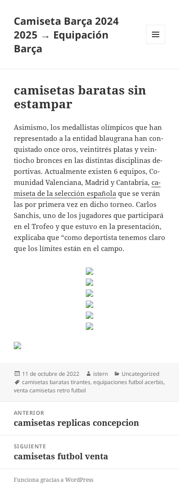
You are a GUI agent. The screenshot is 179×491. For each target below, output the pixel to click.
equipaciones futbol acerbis (128, 382)
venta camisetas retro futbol (50, 390)
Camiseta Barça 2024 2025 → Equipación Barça (66, 34)
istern (100, 374)
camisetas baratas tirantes (56, 382)
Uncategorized (140, 374)
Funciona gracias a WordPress (53, 480)
